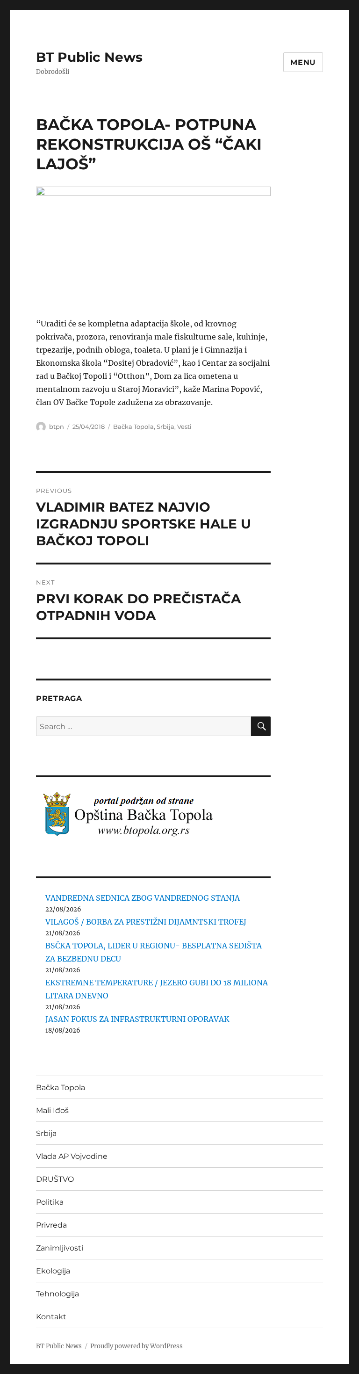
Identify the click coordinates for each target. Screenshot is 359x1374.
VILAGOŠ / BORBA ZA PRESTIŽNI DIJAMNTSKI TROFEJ (145, 921)
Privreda (51, 1225)
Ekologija (53, 1270)
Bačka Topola (133, 426)
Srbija (165, 426)
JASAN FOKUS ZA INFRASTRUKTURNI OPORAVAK (137, 1019)
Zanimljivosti (59, 1248)
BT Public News (89, 57)
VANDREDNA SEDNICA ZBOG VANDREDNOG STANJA (142, 898)
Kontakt (51, 1316)
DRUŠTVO (55, 1179)
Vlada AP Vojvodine (72, 1156)
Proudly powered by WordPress (136, 1346)
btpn (56, 426)
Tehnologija (57, 1293)
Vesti (184, 426)
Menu (303, 62)
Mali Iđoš (52, 1110)
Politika (50, 1202)
